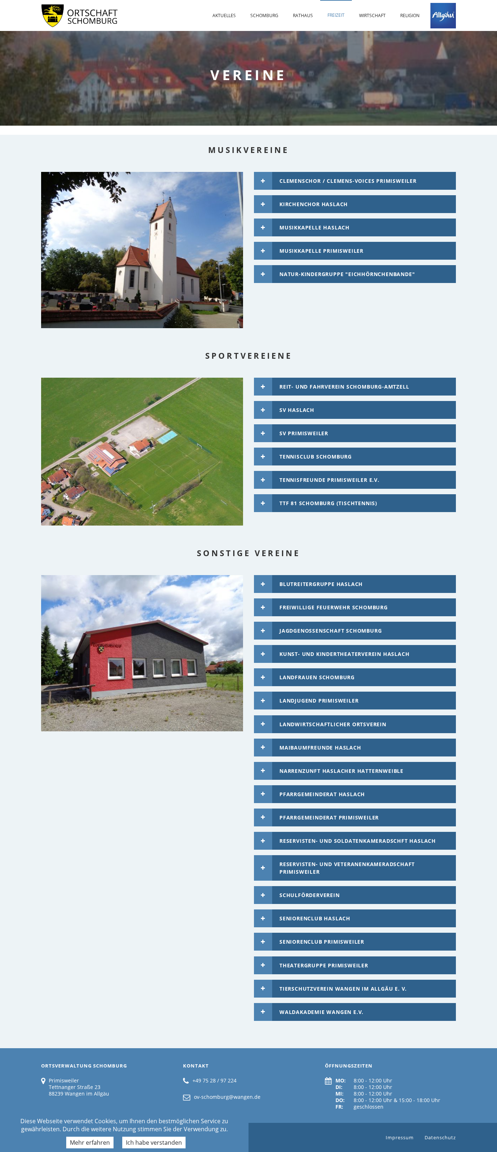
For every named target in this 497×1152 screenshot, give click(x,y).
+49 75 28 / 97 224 (214, 1080)
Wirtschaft (372, 15)
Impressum (400, 1137)
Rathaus (303, 15)
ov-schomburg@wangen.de (227, 1096)
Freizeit (336, 15)
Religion (410, 15)
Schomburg (264, 15)
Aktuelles (224, 15)
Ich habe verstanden (154, 1143)
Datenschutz (440, 1137)
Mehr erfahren (90, 1143)
